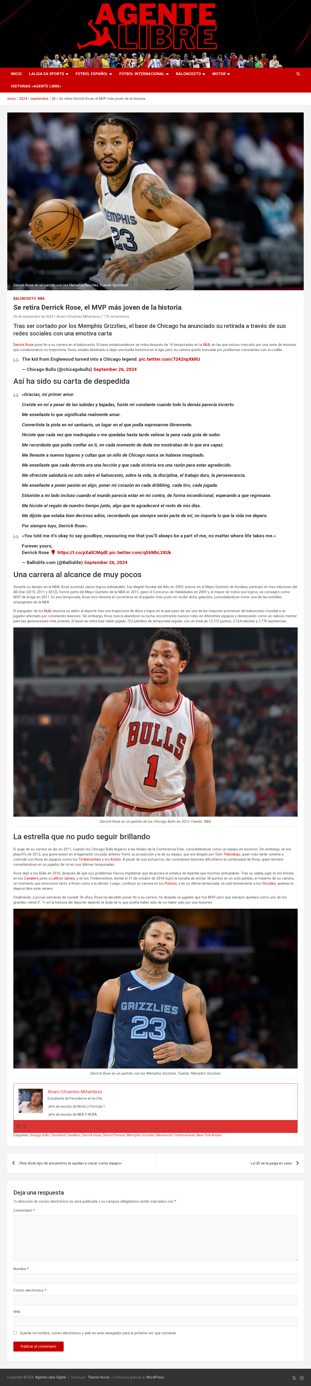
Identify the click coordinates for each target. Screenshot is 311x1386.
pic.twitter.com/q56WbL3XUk (140, 552)
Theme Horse (99, 1377)
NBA (41, 298)
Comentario (24, 1210)
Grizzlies (269, 883)
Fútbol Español (92, 74)
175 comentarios (116, 316)
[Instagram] (18, 1126)
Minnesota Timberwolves (175, 1135)
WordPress (155, 1377)
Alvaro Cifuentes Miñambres (78, 316)
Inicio (16, 74)
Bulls (48, 611)
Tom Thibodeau (227, 854)
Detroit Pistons (114, 1135)
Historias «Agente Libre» (36, 86)
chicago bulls (39, 1135)
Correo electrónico (29, 1290)
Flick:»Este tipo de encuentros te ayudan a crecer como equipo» (70, 1163)
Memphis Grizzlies (141, 1135)
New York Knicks (209, 1135)
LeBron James (63, 878)
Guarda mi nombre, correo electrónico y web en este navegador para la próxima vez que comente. (98, 1333)
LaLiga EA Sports (46, 74)
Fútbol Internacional (141, 74)
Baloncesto (188, 74)
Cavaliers (31, 878)
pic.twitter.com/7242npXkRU (169, 359)
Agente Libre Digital (50, 1377)
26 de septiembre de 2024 (33, 316)
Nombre (21, 1269)
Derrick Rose (23, 344)
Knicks (116, 859)
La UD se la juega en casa (271, 1163)
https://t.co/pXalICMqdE (82, 552)
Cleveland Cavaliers (65, 1135)
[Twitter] (25, 1126)
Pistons (171, 883)
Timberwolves (90, 859)
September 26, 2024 (115, 369)
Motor (219, 74)
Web (16, 1311)
